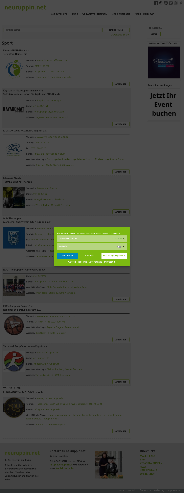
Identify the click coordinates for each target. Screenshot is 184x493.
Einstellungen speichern (114, 256)
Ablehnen (89, 256)
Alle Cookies (67, 256)
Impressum (110, 262)
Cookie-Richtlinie (77, 262)
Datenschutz (95, 262)
